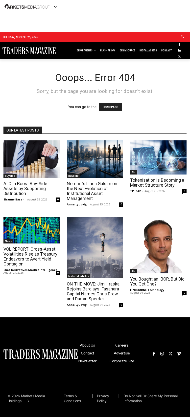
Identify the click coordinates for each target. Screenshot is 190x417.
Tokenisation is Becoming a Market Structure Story (157, 182)
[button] (182, 37)
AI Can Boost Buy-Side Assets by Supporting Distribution (25, 188)
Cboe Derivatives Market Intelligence (30, 270)
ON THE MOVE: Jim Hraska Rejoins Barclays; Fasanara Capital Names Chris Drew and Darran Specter (93, 291)
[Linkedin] (179, 51)
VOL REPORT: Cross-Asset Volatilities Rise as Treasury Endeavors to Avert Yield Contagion (30, 256)
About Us (87, 345)
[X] (179, 57)
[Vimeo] (179, 354)
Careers (121, 345)
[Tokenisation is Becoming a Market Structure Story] (158, 157)
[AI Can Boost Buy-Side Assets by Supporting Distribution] (31, 159)
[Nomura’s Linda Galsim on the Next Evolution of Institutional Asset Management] (95, 159)
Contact (87, 353)
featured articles (78, 276)
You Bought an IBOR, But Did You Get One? (157, 281)
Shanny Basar (13, 199)
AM (134, 172)
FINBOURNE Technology (147, 290)
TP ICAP (135, 191)
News (8, 241)
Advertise (122, 353)
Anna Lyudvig (77, 204)
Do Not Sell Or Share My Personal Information (150, 398)
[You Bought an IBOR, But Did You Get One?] (158, 245)
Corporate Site (122, 361)
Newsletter (87, 361)
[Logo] (21, 50)
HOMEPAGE (110, 107)
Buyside (10, 175)
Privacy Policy (103, 398)
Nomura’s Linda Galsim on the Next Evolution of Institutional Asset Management (92, 191)
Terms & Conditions (72, 398)
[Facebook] (179, 45)
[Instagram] (162, 354)
